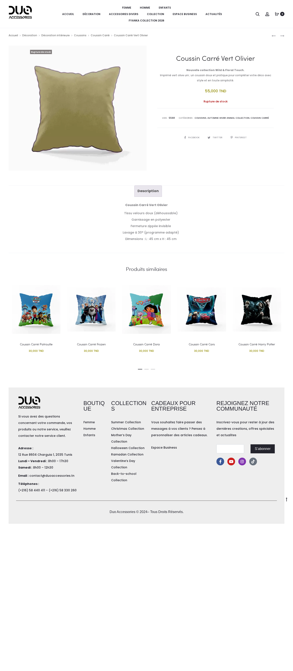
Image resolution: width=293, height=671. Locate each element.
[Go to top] (286, 499)
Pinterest (241, 137)
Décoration (91, 14)
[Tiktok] (253, 461)
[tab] (148, 191)
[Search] (257, 14)
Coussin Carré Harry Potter (257, 344)
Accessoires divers (123, 14)
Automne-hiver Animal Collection (228, 118)
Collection (155, 14)
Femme (126, 7)
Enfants (165, 7)
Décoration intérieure (55, 35)
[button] (140, 368)
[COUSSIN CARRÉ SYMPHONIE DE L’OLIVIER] (274, 35)
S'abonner (262, 449)
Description (148, 190)
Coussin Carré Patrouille (36, 344)
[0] (277, 14)
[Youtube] (231, 461)
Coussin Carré (100, 35)
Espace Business (185, 14)
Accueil (68, 14)
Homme (145, 7)
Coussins (80, 35)
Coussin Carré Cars (202, 344)
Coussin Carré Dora (146, 344)
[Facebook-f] (220, 461)
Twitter (218, 137)
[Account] (267, 14)
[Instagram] (242, 461)
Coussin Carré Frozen (91, 344)
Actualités (213, 14)
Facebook (194, 137)
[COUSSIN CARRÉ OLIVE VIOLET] (280, 35)
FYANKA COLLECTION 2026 (146, 20)
